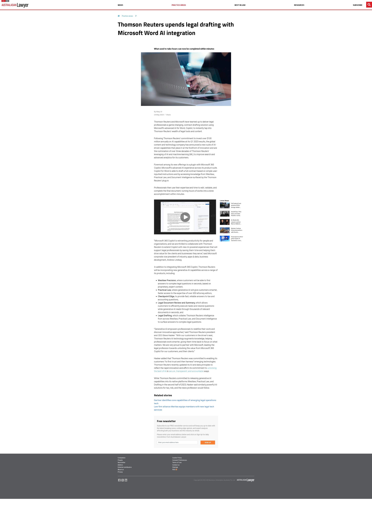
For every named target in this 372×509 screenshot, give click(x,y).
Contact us (176, 465)
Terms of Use (177, 462)
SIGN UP (208, 442)
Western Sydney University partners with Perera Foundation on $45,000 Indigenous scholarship (237, 230)
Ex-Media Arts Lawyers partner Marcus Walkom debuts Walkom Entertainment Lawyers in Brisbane (237, 222)
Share (168, 115)
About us (121, 469)
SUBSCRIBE (357, 5)
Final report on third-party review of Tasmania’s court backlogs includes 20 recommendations (237, 238)
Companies (121, 458)
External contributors (125, 467)
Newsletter (121, 462)
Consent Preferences (179, 460)
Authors (120, 465)
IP (136, 16)
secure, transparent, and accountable (186, 371)
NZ (7, 1)
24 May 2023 (159, 115)
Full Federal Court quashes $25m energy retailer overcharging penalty (236, 205)
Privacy (120, 472)
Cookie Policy (177, 458)
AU (3, 1)
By (158, 112)
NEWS (120, 5)
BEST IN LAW (240, 5)
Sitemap (175, 467)
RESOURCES (299, 5)
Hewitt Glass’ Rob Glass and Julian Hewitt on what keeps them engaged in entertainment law (236, 213)
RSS (174, 469)
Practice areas (127, 16)
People (120, 460)
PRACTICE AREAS (179, 5)
